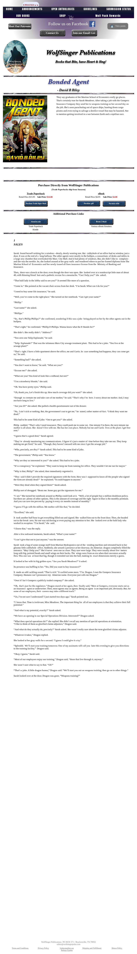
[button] (71, 17)
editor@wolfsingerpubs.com (68, 944)
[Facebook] (92, 24)
